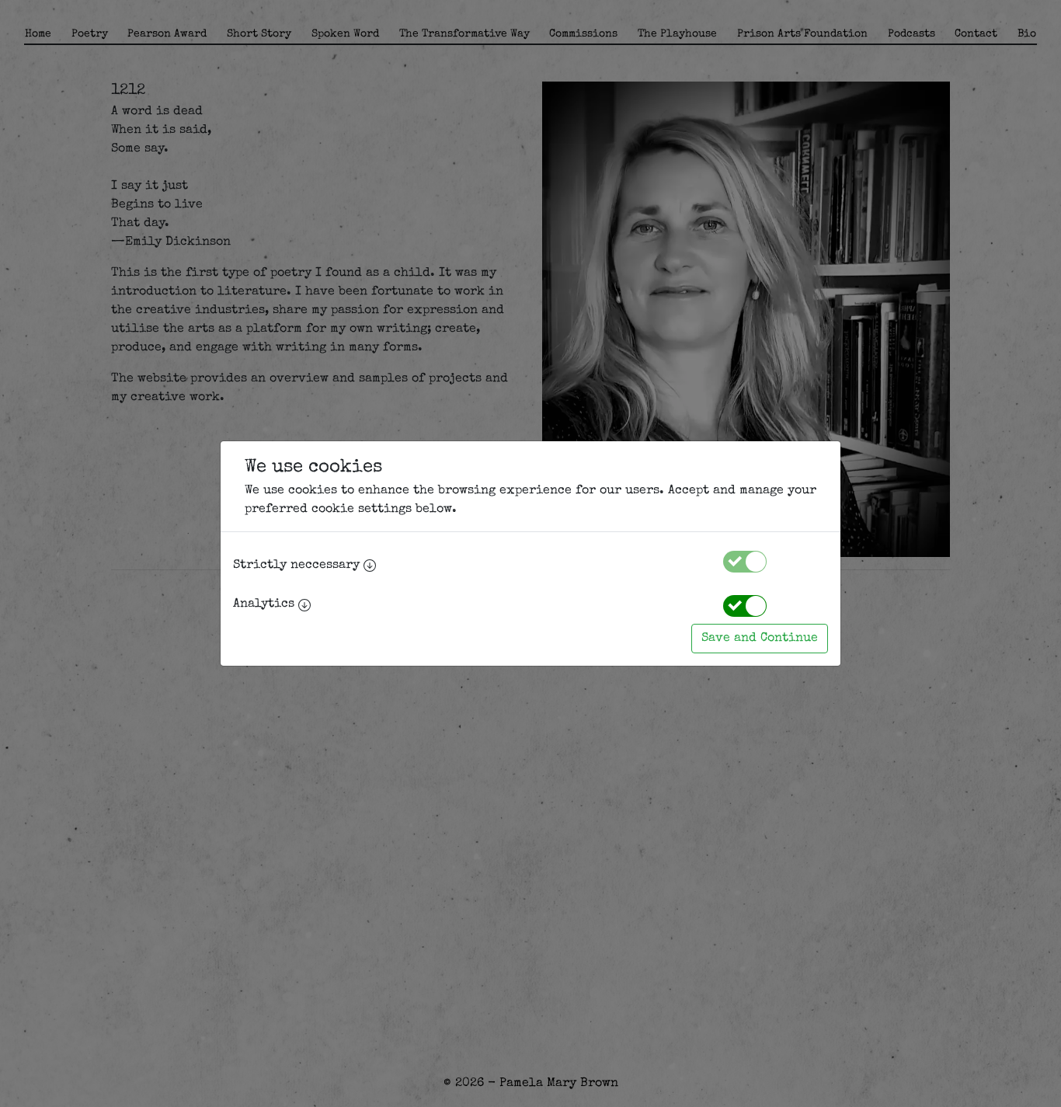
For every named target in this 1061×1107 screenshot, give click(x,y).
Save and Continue (759, 638)
